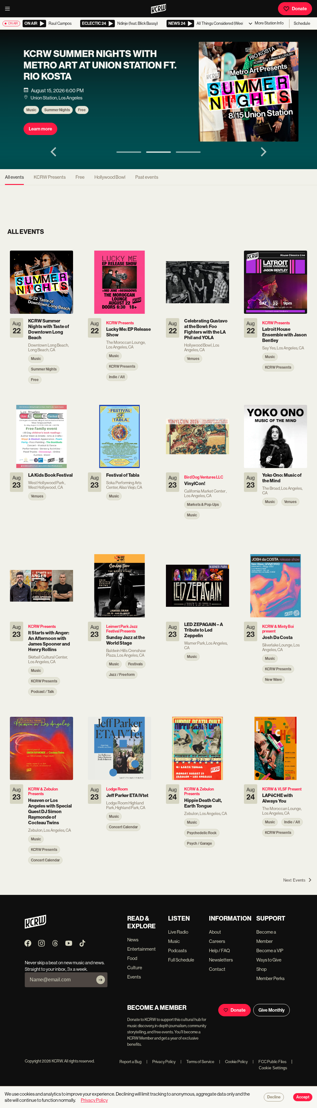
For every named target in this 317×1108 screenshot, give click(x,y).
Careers (217, 941)
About (215, 932)
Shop (261, 969)
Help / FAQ (219, 950)
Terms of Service (197, 1061)
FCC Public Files (269, 1061)
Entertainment (141, 949)
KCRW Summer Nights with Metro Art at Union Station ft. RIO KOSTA (100, 65)
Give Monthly (271, 1010)
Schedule (302, 23)
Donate (299, 8)
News (132, 939)
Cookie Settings (273, 1068)
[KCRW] (35, 927)
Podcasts (177, 950)
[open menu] (9, 8)
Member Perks (270, 978)
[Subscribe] (100, 979)
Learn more (40, 129)
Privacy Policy (161, 1061)
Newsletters (221, 959)
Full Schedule (181, 959)
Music (31, 110)
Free (82, 110)
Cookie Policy (233, 1061)
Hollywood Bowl (109, 177)
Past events (146, 177)
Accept (302, 1097)
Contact (217, 969)
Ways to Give (268, 959)
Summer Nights (57, 110)
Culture (134, 967)
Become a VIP (269, 950)
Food (132, 958)
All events (14, 177)
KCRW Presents (50, 177)
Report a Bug (130, 1061)
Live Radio (178, 932)
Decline (273, 1097)
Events (134, 976)
